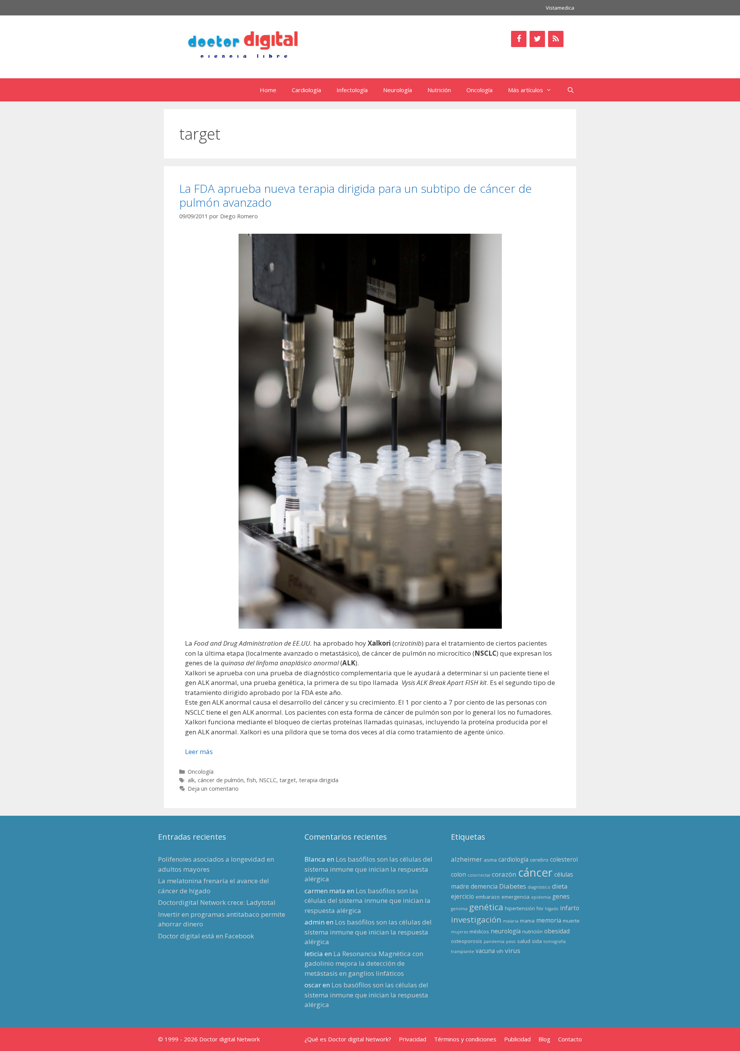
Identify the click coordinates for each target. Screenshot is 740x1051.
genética (486, 907)
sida (537, 941)
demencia (484, 886)
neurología (506, 931)
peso (511, 941)
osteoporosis (466, 941)
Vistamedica (560, 7)
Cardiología (306, 90)
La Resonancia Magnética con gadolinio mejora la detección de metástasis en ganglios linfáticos (363, 963)
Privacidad (412, 1039)
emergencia (515, 896)
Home (268, 90)
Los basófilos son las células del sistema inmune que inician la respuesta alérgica (368, 869)
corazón (504, 874)
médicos (479, 931)
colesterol (564, 859)
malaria (510, 921)
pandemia (494, 941)
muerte (571, 920)
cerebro (539, 859)
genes (561, 896)
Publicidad (517, 1039)
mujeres (459, 932)
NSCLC (267, 780)
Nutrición (439, 90)
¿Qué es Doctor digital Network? (347, 1039)
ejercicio (462, 896)
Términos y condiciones (465, 1039)
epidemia (541, 897)
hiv (539, 908)
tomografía (554, 941)
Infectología (352, 90)
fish (251, 780)
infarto (569, 908)
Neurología (397, 90)
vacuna (485, 950)
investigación (476, 919)
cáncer (535, 872)
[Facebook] (518, 39)
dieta (560, 886)
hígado (551, 908)
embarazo (488, 896)
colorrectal (479, 875)
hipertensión (520, 908)
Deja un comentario (213, 788)
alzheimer (466, 859)
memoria (548, 920)
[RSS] (555, 39)
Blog (544, 1039)
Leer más (199, 751)
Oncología (479, 90)
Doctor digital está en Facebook (206, 935)
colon (458, 874)
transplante (462, 951)
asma (490, 859)
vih (499, 951)
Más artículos (525, 90)
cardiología (513, 859)
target (287, 780)
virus (512, 950)
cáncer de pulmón (221, 780)
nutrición (532, 931)
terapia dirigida (318, 780)
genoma (459, 908)
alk (191, 780)
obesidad (557, 931)
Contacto (570, 1039)
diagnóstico (539, 887)
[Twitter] (537, 39)
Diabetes (512, 886)
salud (523, 941)
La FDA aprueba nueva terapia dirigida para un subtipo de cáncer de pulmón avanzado (355, 195)
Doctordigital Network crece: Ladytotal (217, 902)
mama (527, 920)
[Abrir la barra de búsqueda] (570, 89)
